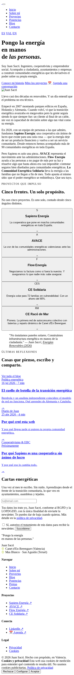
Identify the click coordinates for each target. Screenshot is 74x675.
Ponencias (15, 20)
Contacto (14, 26)
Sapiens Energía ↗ (20, 602)
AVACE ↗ (15, 606)
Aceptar (35, 671)
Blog (12, 23)
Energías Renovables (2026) (31, 344)
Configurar (22, 671)
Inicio (12, 9)
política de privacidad (29, 518)
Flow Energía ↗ (19, 610)
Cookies (14, 650)
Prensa (13, 584)
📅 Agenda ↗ (17, 632)
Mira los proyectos (36, 83)
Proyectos (15, 16)
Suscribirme (23, 528)
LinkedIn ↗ (16, 628)
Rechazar (8, 671)
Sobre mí (14, 13)
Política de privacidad (40, 667)
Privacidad (15, 647)
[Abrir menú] (3, 4)
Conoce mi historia (13, 83)
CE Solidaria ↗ (18, 613)
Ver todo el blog (11, 376)
